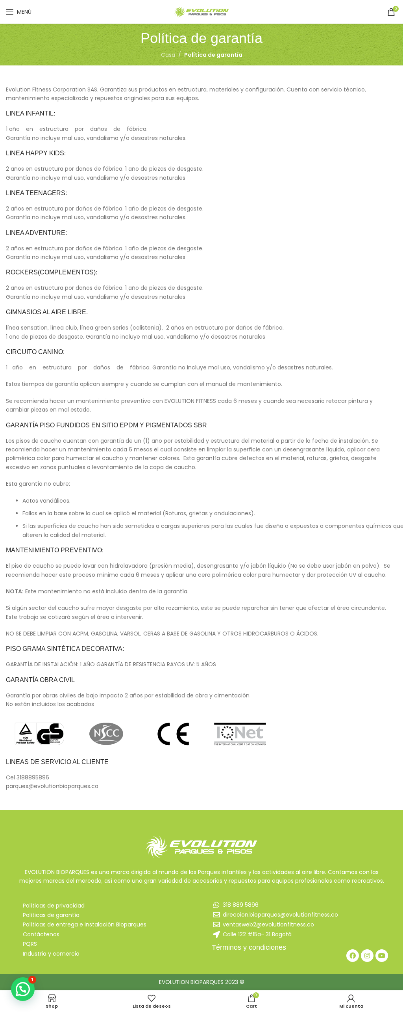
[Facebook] (352, 955)
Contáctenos (41, 934)
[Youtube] (381, 955)
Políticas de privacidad (54, 905)
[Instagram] (367, 955)
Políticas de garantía (51, 915)
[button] (23, 989)
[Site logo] (201, 11)
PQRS (30, 944)
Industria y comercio (51, 954)
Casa (168, 55)
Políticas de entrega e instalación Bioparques (84, 924)
